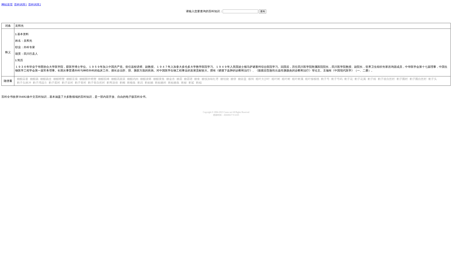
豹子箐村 (80, 82)
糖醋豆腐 (72, 78)
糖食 (197, 78)
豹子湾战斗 (40, 82)
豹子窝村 (54, 82)
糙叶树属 (297, 78)
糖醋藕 (34, 78)
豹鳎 (199, 82)
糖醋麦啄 (145, 78)
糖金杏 (170, 78)
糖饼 (233, 78)
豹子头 (432, 78)
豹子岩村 (67, 82)
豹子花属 (360, 78)
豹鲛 (184, 82)
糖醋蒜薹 (22, 78)
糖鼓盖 (242, 78)
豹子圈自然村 (418, 78)
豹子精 (372, 78)
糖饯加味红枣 (210, 78)
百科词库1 (20, 4)
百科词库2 (34, 4)
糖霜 (179, 78)
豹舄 (140, 82)
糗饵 (251, 78)
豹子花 (348, 78)
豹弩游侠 (112, 82)
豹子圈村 (402, 78)
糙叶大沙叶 (263, 78)
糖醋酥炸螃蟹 (87, 78)
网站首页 (7, 4)
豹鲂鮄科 (160, 82)
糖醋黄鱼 (159, 78)
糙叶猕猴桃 (312, 78)
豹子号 (325, 78)
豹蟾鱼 (131, 82)
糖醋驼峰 (103, 78)
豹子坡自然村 (386, 78)
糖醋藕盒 (46, 78)
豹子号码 (337, 78)
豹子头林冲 (24, 82)
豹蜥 (122, 82)
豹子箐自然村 (96, 82)
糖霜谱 (188, 78)
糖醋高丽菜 (118, 78)
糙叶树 (276, 78)
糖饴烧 (224, 78)
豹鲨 (191, 82)
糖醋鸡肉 (132, 78)
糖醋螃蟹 (59, 78)
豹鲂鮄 (149, 82)
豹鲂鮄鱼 (173, 82)
